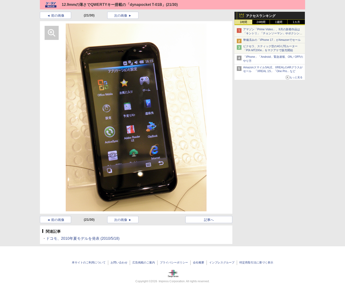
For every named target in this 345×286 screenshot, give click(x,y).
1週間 (278, 22)
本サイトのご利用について (89, 262)
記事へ (209, 220)
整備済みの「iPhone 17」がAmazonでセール (272, 40)
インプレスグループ (221, 262)
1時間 (243, 22)
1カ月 (296, 22)
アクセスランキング (261, 16)
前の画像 (57, 15)
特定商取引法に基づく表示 (256, 262)
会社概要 (198, 262)
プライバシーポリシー (174, 262)
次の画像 (120, 15)
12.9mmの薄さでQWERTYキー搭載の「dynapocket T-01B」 (114, 5)
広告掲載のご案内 (143, 262)
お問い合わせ (119, 262)
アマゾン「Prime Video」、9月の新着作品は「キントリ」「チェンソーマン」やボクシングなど (272, 33)
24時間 (261, 22)
